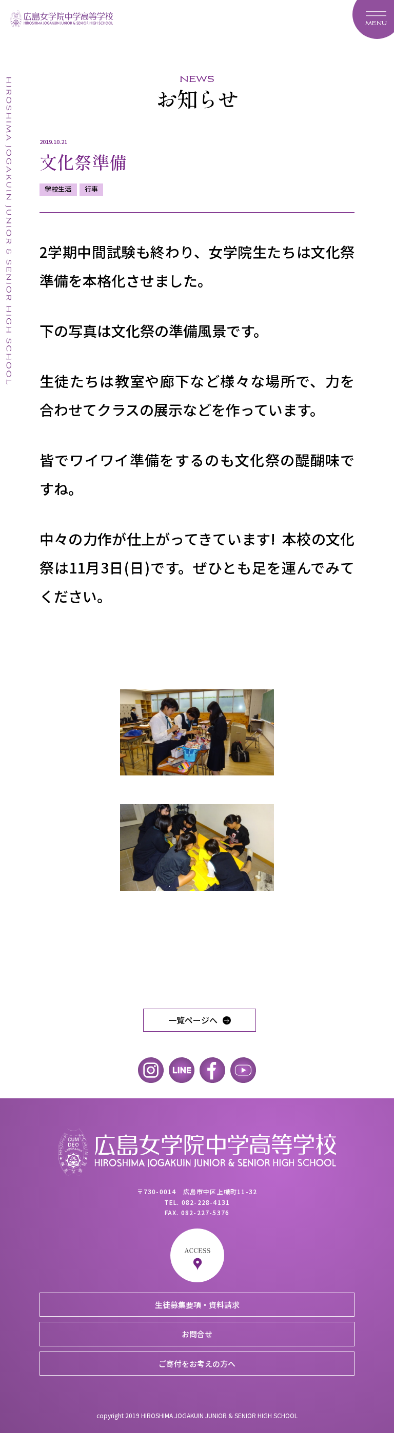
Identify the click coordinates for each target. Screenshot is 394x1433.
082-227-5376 (205, 1212)
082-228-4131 (206, 1202)
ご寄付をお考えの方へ (197, 1363)
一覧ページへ (193, 1020)
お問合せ (197, 1333)
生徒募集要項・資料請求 (197, 1304)
